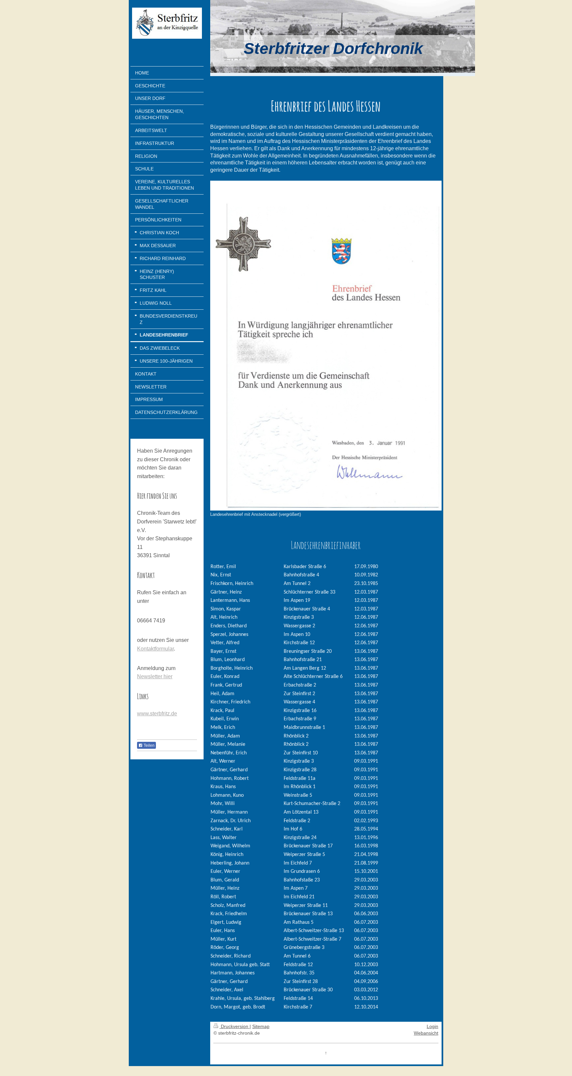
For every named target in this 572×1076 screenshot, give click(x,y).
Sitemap (260, 1026)
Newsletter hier (154, 676)
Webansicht (426, 1033)
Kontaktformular (155, 648)
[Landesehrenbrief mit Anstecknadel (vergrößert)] (326, 346)
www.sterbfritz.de (157, 713)
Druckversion (234, 1026)
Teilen (149, 745)
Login (432, 1026)
